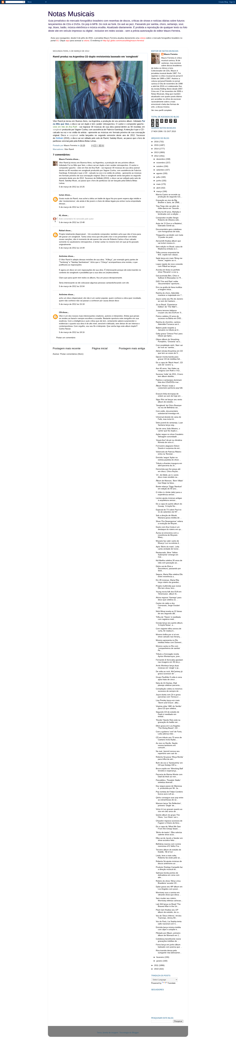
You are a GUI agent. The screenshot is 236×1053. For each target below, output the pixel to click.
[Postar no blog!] (95, 145)
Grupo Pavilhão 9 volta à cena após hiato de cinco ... (169, 678)
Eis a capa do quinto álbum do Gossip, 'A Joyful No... (169, 505)
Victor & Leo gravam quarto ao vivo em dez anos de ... (169, 810)
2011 (156, 965)
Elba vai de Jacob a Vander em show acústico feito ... (169, 839)
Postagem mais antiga (132, 348)
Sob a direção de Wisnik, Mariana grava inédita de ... (169, 516)
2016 (156, 142)
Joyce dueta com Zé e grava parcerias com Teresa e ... (168, 696)
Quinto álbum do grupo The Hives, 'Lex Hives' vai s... (168, 816)
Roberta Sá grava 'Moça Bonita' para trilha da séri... (169, 758)
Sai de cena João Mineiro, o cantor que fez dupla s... (168, 430)
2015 (156, 145)
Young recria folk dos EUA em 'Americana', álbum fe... (169, 593)
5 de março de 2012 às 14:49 (72, 248)
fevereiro (160, 957)
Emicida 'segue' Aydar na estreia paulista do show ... (168, 458)
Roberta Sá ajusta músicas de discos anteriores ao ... (169, 862)
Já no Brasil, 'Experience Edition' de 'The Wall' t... (167, 306)
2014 (156, 149)
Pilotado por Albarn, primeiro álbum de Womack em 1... (168, 934)
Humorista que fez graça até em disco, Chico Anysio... (168, 470)
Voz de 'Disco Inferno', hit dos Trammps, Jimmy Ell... (168, 917)
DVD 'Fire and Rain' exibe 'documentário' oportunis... (168, 282)
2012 (156, 156)
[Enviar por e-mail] (92, 145)
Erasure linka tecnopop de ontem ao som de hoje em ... (169, 395)
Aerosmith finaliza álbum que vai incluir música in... (168, 242)
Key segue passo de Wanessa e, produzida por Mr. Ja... (169, 787)
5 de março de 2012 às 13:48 (72, 222)
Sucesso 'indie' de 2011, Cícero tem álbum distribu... (169, 375)
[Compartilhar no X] (97, 145)
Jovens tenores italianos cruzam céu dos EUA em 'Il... (169, 311)
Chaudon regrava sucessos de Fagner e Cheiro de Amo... (169, 822)
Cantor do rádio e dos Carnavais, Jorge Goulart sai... (168, 605)
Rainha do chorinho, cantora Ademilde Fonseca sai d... (168, 323)
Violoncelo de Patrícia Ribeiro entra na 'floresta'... (168, 453)
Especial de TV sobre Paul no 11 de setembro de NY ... (168, 511)
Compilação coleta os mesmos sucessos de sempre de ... (169, 690)
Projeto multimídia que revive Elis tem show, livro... (168, 587)
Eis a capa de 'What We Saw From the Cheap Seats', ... (168, 828)
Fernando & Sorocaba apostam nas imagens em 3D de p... (169, 661)
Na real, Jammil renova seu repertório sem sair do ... (168, 752)
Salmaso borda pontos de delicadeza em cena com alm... (167, 875)
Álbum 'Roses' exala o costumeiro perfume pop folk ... (169, 388)
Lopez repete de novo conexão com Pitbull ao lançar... (169, 265)
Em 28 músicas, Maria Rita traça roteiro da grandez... (168, 581)
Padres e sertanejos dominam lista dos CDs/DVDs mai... (169, 381)
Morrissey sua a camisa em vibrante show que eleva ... (168, 894)
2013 (156, 152)
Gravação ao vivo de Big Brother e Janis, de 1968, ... (169, 201)
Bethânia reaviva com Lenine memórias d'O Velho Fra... (168, 845)
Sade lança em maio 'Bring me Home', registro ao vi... (169, 259)
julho (158, 177)
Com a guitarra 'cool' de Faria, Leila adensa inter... (169, 733)
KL (60, 215)
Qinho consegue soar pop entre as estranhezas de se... (169, 799)
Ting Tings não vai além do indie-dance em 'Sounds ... (168, 207)
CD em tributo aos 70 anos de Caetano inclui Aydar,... (169, 738)
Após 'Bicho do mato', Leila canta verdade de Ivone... (168, 548)
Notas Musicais (71, 14)
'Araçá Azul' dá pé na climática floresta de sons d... (169, 441)
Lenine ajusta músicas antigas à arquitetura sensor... (169, 499)
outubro (160, 166)
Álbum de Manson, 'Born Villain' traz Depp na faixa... (169, 482)
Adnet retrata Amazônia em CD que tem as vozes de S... (169, 352)
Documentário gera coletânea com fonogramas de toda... (169, 230)
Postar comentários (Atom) (71, 354)
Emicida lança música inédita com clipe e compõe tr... (168, 928)
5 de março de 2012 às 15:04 (72, 286)
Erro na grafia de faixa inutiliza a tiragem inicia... (169, 288)
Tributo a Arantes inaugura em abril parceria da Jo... (169, 464)
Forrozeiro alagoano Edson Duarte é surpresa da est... (168, 447)
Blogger (135, 1033)
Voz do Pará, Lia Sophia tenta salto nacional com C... (169, 922)
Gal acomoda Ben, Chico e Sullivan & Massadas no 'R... (169, 277)
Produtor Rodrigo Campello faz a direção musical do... (169, 868)
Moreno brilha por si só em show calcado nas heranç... (169, 635)
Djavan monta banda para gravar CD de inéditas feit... (169, 358)
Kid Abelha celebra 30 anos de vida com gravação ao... (169, 561)
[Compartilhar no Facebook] (100, 145)
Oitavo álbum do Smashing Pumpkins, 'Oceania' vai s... (169, 340)
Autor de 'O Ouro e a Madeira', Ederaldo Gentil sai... (169, 224)
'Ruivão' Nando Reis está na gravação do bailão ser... (168, 721)
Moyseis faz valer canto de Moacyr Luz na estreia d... (168, 542)
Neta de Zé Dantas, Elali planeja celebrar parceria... (168, 684)
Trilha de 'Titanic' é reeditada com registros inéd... (168, 618)
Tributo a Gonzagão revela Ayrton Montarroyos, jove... (168, 655)
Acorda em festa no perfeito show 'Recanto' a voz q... (168, 271)
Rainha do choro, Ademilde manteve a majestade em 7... (169, 294)
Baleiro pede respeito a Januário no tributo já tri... (168, 329)
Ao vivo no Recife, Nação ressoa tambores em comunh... (167, 745)
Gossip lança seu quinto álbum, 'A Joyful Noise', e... (169, 624)
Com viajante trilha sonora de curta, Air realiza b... (168, 630)
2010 (156, 969)
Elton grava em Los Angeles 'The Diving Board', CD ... (168, 727)
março (159, 191)
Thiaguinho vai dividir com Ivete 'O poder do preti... (169, 236)
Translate (171, 983)
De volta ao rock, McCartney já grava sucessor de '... (169, 672)
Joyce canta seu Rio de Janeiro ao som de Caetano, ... (169, 300)
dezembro (161, 159)
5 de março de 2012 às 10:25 (72, 187)
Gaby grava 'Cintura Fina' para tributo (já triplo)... (169, 335)
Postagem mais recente (67, 348)
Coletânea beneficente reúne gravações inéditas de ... (168, 940)
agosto (159, 173)
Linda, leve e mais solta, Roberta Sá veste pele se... (168, 857)
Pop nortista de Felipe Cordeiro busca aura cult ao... (169, 793)
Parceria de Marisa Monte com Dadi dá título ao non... (169, 775)
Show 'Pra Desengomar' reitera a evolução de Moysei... (169, 522)
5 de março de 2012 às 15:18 (72, 304)
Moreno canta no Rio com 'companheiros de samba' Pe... (168, 648)
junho (159, 181)
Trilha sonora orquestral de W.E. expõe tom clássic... (167, 253)
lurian (61, 195)
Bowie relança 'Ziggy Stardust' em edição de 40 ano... (169, 488)
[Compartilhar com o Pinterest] (102, 145)
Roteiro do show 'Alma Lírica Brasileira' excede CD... (168, 882)
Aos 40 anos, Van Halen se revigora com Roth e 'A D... (168, 369)
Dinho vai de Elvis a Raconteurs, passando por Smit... (168, 568)
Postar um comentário (65, 338)
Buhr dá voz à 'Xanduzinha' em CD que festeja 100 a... (169, 764)
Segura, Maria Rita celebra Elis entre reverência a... (169, 575)
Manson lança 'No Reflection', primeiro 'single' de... (169, 804)
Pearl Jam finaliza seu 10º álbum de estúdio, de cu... (168, 911)
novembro (161, 163)
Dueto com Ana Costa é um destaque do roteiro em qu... (169, 528)
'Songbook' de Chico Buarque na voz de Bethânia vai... (169, 406)
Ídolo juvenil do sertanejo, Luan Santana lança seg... (169, 424)
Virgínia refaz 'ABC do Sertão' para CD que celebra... (169, 707)
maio (158, 184)
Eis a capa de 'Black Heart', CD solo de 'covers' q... (169, 364)
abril (158, 188)
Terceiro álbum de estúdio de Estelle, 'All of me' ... (168, 851)
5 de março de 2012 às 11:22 (71, 207)
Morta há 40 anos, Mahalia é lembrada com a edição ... (168, 213)
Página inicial (99, 348)
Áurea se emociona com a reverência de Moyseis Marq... (167, 535)
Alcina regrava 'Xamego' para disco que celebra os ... (168, 599)
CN (60, 312)
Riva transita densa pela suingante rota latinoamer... (169, 951)
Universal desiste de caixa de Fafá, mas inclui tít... (168, 418)
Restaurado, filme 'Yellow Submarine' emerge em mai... (167, 555)
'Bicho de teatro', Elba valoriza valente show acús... (169, 833)
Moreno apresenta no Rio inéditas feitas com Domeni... (169, 641)
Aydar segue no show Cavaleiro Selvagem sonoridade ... (169, 435)
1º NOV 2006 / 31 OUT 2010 (163, 131)
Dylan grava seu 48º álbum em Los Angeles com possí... (169, 888)
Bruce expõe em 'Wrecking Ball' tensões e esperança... (169, 770)
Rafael (62, 231)
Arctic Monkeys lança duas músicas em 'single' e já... (168, 667)
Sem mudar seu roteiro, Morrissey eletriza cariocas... (169, 899)
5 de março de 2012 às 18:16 (72, 332)
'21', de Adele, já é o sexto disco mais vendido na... (167, 476)
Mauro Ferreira (66, 159)
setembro (160, 170)
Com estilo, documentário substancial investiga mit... (168, 412)
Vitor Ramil (69, 149)
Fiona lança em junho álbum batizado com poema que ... (169, 946)
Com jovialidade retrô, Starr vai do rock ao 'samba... (169, 346)
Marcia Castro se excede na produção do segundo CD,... (169, 196)
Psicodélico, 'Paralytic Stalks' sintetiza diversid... (168, 781)
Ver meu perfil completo (161, 110)
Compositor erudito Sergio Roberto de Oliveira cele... (168, 219)
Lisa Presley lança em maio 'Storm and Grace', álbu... (168, 701)
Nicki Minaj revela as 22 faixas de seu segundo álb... (169, 612)
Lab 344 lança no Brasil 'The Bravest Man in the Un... (168, 905)
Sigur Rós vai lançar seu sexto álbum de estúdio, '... (169, 401)
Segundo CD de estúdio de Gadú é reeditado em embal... (167, 714)
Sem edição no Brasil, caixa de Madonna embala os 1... (169, 248)
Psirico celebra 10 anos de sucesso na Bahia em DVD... (169, 317)
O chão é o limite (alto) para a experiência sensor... (169, 493)
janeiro (159, 961)
